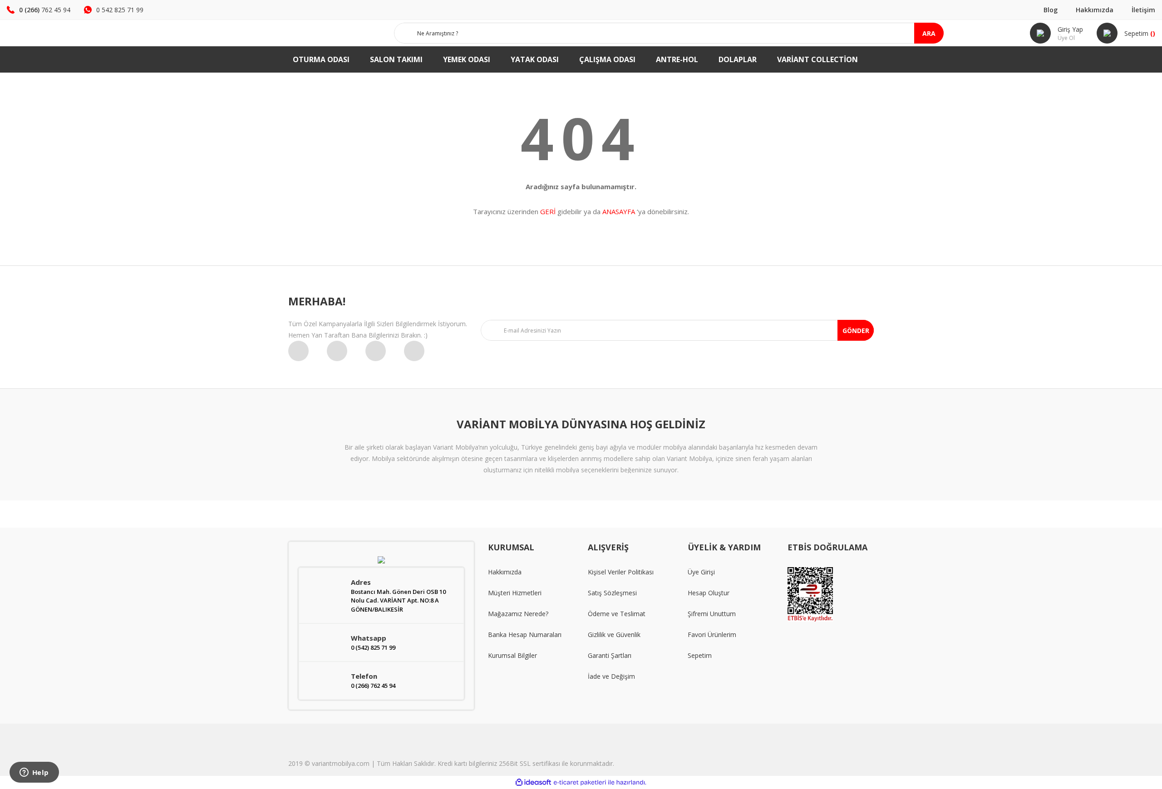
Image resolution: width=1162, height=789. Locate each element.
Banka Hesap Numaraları (524, 634)
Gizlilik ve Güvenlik (614, 634)
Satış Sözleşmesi (612, 592)
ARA (929, 33)
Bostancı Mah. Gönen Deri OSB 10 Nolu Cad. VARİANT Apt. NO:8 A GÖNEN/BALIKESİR (398, 600)
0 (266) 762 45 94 (373, 685)
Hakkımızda (1094, 9)
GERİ (548, 211)
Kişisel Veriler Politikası (621, 572)
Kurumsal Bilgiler (512, 655)
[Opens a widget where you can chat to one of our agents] (34, 773)
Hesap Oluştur (708, 592)
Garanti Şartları (609, 655)
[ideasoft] (533, 782)
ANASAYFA (618, 211)
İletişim (1143, 9)
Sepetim (700, 655)
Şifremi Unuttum (712, 613)
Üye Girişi (701, 572)
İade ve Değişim (611, 676)
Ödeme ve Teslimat (616, 613)
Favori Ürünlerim (712, 634)
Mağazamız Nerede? (518, 613)
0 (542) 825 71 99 (373, 647)
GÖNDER (855, 330)
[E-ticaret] (579, 783)
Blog (1051, 9)
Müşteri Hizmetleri (515, 592)
